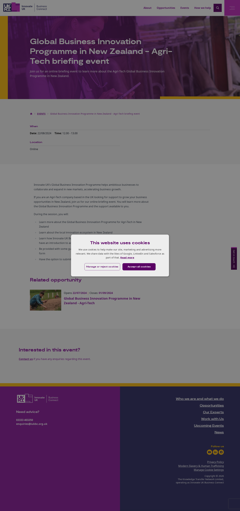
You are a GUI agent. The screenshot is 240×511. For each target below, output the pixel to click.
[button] (102, 267)
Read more (127, 257)
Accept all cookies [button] (139, 266)
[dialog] (120, 255)
